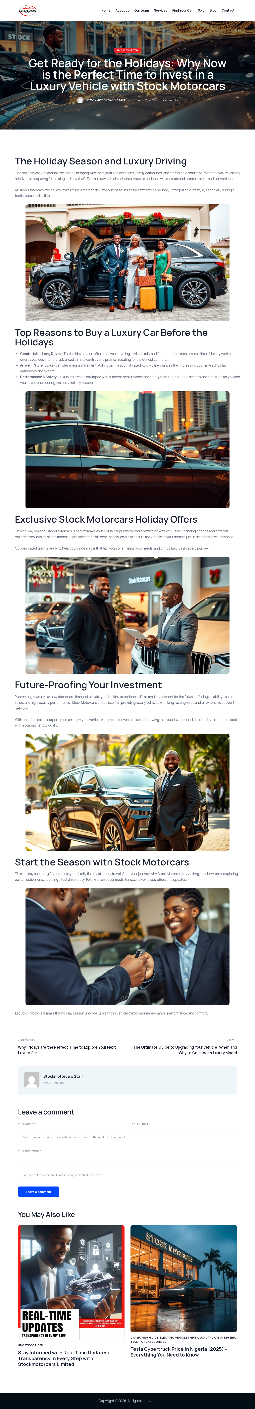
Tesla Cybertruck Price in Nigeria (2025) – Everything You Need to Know (178, 1352)
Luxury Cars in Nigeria (218, 1337)
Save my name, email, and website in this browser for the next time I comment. (74, 1137)
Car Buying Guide (144, 1337)
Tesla (135, 1342)
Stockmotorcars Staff (63, 1076)
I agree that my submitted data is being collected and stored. (63, 1175)
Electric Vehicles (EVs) (179, 1337)
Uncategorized (127, 50)
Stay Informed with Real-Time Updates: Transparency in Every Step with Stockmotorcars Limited (63, 1358)
